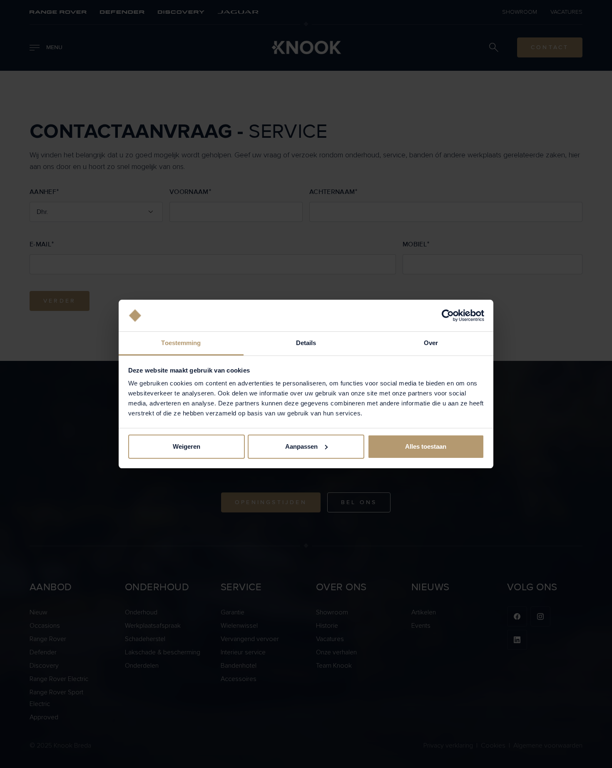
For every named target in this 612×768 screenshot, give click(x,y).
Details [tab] (306, 342)
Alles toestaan (425, 446)
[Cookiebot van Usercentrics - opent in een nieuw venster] (447, 315)
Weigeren (186, 446)
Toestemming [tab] (181, 342)
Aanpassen (301, 446)
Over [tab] (431, 342)
